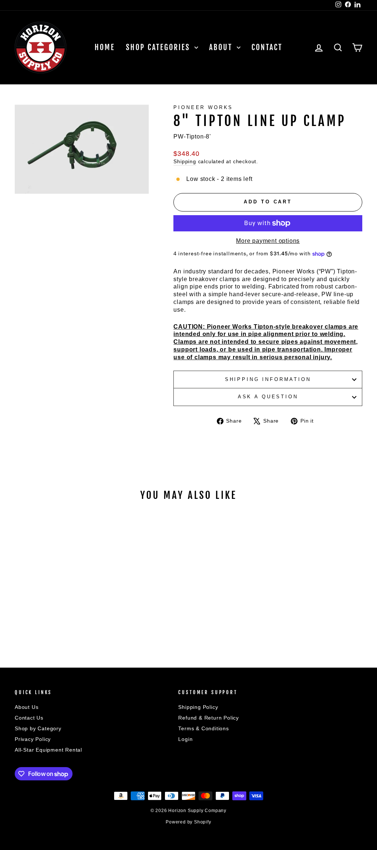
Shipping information (268, 379)
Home (105, 47)
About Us (26, 707)
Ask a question (268, 396)
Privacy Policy (33, 739)
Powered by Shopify (188, 822)
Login (185, 739)
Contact (266, 47)
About (222, 47)
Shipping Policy (198, 707)
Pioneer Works (203, 107)
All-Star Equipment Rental (48, 750)
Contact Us (29, 718)
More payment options (268, 241)
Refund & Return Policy (208, 718)
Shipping (184, 161)
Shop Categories (159, 47)
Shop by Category (38, 728)
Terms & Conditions (203, 728)
